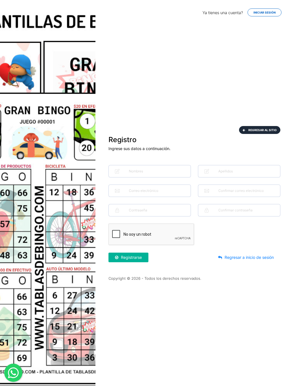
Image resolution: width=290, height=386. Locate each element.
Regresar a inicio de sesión (248, 257)
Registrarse (131, 257)
